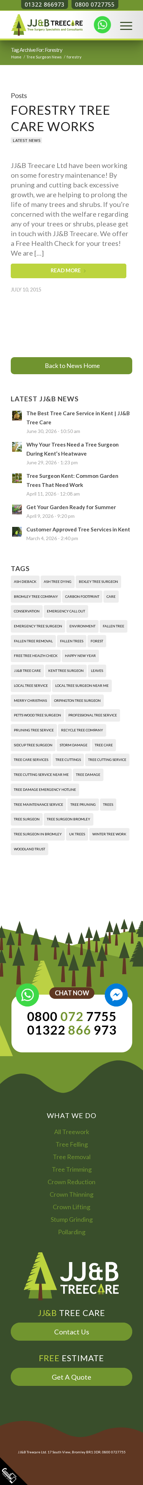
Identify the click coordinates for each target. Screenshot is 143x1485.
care (111, 596)
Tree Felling (72, 1144)
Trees (108, 804)
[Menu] (122, 25)
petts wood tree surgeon (37, 715)
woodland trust (29, 849)
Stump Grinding (72, 1219)
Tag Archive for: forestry (36, 49)
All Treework (71, 1131)
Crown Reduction (71, 1182)
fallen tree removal (33, 641)
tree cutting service (107, 759)
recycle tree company (82, 730)
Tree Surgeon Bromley (68, 819)
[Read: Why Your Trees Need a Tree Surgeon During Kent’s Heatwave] (17, 447)
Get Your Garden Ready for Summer (71, 507)
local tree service (31, 685)
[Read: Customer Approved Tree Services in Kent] (17, 531)
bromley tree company (36, 596)
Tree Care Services (31, 759)
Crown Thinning (71, 1194)
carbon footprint (82, 596)
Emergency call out (66, 611)
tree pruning (83, 804)
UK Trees (77, 834)
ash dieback (25, 581)
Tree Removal (72, 1157)
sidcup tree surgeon (33, 745)
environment (82, 626)
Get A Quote (71, 1377)
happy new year (80, 655)
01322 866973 (45, 4)
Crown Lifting (71, 1207)
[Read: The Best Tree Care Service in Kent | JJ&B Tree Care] (17, 415)
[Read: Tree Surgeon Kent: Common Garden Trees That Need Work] (17, 478)
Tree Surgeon (27, 819)
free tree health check (36, 655)
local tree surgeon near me (82, 685)
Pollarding (71, 1232)
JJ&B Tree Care (27, 670)
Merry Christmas (30, 700)
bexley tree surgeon (98, 581)
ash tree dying (58, 581)
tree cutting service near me (41, 774)
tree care (104, 745)
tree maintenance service (38, 804)
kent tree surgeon (66, 670)
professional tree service (92, 715)
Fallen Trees (71, 641)
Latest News (27, 140)
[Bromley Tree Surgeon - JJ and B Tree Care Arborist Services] (59, 25)
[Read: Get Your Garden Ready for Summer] (17, 509)
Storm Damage (73, 745)
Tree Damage (88, 774)
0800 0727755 (95, 4)
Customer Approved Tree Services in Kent (78, 529)
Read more (66, 270)
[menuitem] (122, 25)
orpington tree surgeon (77, 700)
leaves (97, 670)
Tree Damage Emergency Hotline (45, 789)
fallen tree (113, 626)
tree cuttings (68, 759)
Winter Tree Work (109, 834)
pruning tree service (34, 730)
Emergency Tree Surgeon (38, 626)
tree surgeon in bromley (38, 834)
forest (97, 641)
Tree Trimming (72, 1169)
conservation (27, 611)
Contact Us (71, 1331)
